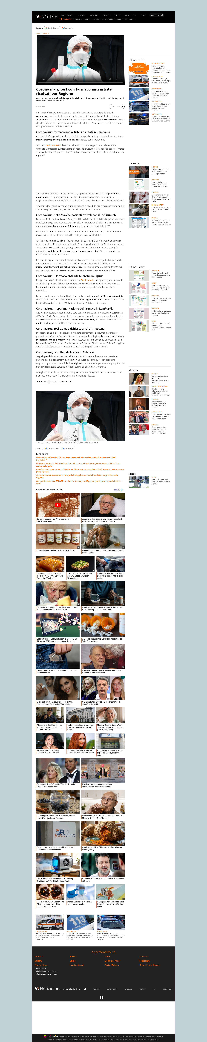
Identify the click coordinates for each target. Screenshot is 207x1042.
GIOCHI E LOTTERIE (158, 63)
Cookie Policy (73, 1039)
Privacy (65, 1039)
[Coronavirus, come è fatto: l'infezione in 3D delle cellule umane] (80, 416)
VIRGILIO (68, 1036)
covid (53, 381)
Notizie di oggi (41, 965)
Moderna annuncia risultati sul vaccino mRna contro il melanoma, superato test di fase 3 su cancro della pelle (77, 464)
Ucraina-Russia (76, 965)
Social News (144, 961)
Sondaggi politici (122, 19)
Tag (154, 989)
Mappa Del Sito (111, 989)
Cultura (38, 961)
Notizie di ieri (40, 968)
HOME (38, 33)
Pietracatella (78, 19)
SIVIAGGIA (132, 1036)
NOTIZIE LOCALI (72, 931)
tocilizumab (65, 381)
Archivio (142, 989)
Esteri (107, 956)
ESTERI (117, 15)
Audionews (155, 15)
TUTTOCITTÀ (120, 1036)
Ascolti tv (111, 19)
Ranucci (133, 19)
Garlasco (87, 19)
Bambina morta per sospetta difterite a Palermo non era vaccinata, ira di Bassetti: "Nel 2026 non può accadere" (80, 470)
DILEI (126, 1036)
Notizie (46, 988)
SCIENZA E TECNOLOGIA (160, 386)
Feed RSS (96, 989)
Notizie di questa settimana (46, 971)
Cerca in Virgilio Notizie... (69, 989)
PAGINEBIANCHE (109, 1036)
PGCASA (100, 1036)
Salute (72, 961)
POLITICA (93, 15)
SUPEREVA (159, 1036)
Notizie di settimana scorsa (46, 974)
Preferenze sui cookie (85, 1039)
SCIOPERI (155, 167)
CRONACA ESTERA (158, 205)
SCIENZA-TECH (130, 15)
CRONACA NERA (41, 931)
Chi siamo (51, 1039)
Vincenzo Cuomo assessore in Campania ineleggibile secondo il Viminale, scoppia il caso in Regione (77, 476)
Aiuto (95, 1039)
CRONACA (82, 15)
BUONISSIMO (150, 1036)
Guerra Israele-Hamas (149, 965)
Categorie (128, 989)
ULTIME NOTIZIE (67, 15)
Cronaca (39, 956)
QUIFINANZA (141, 1036)
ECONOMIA (106, 15)
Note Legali (58, 1039)
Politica (73, 956)
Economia (143, 956)
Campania (42, 381)
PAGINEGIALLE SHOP (89, 1036)
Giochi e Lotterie (112, 961)
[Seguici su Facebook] (102, 998)
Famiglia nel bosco (99, 19)
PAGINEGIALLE (76, 1036)
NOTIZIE (49, 17)
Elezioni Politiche (112, 965)
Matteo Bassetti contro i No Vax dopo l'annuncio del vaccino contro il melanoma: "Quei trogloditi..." (75, 458)
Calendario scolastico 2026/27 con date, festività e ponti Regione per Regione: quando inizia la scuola (78, 482)
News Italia (167, 989)
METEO (154, 477)
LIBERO (61, 1036)
